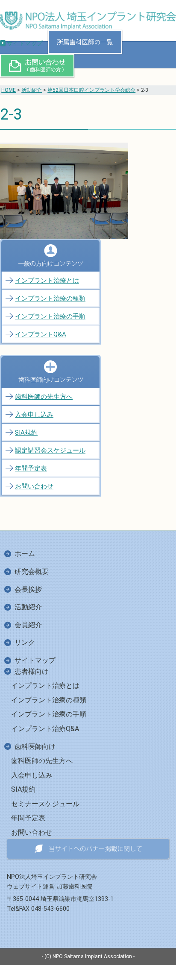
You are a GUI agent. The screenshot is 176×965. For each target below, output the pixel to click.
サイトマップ (25, 43)
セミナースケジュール (45, 804)
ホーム (25, 554)
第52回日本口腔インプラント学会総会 (91, 90)
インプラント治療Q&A (45, 729)
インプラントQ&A (40, 334)
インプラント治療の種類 (50, 298)
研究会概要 (32, 571)
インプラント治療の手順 (50, 316)
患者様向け (32, 671)
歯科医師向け (35, 747)
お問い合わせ (34, 486)
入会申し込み (34, 414)
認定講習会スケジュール (50, 450)
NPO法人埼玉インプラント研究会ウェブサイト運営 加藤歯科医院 (52, 881)
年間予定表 (31, 468)
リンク (25, 642)
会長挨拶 (28, 589)
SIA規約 (26, 432)
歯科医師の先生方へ (44, 397)
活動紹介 (31, 90)
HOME (8, 90)
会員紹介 (28, 625)
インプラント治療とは (47, 280)
